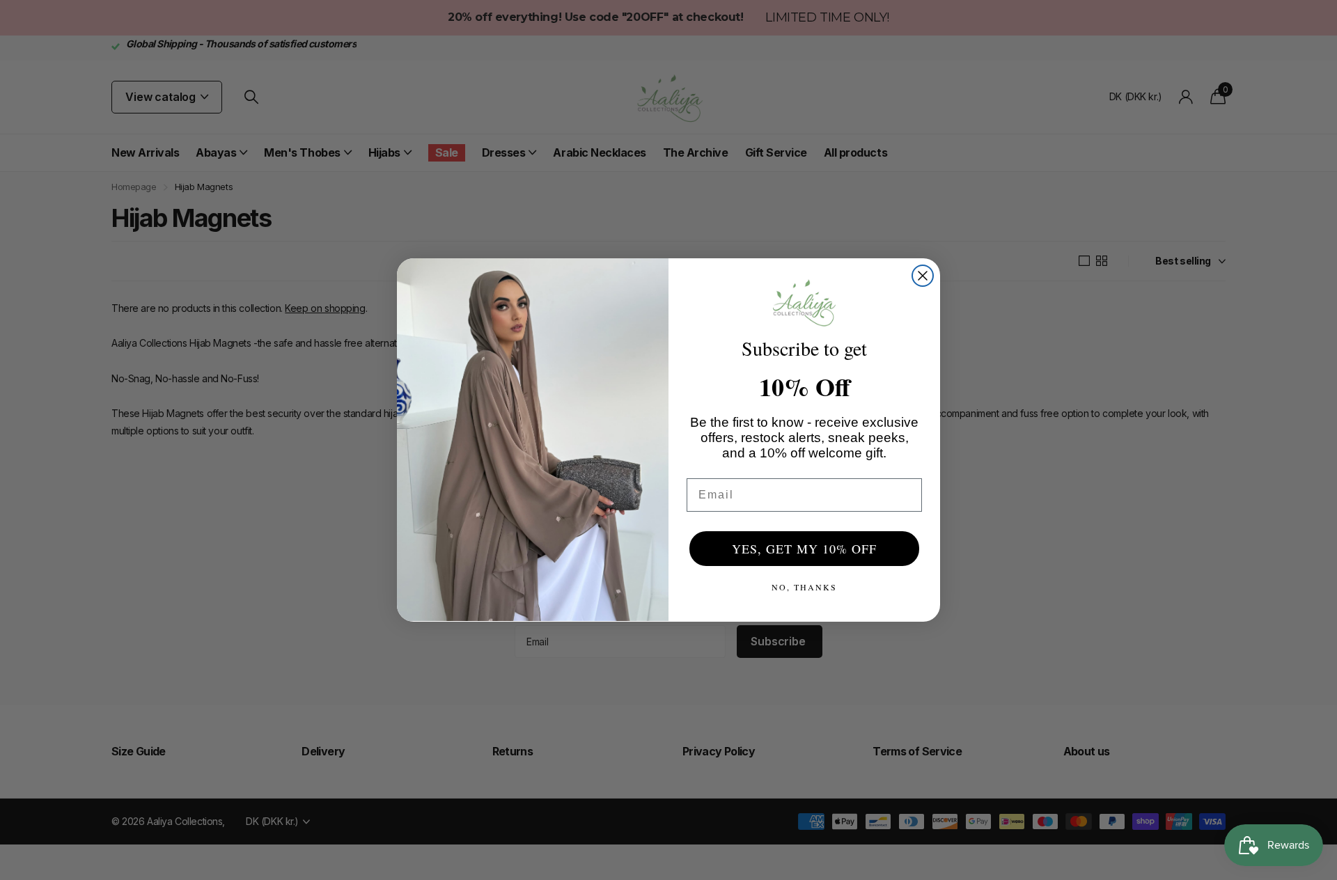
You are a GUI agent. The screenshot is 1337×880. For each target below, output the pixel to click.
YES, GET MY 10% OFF (804, 548)
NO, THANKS (804, 586)
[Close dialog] (922, 275)
